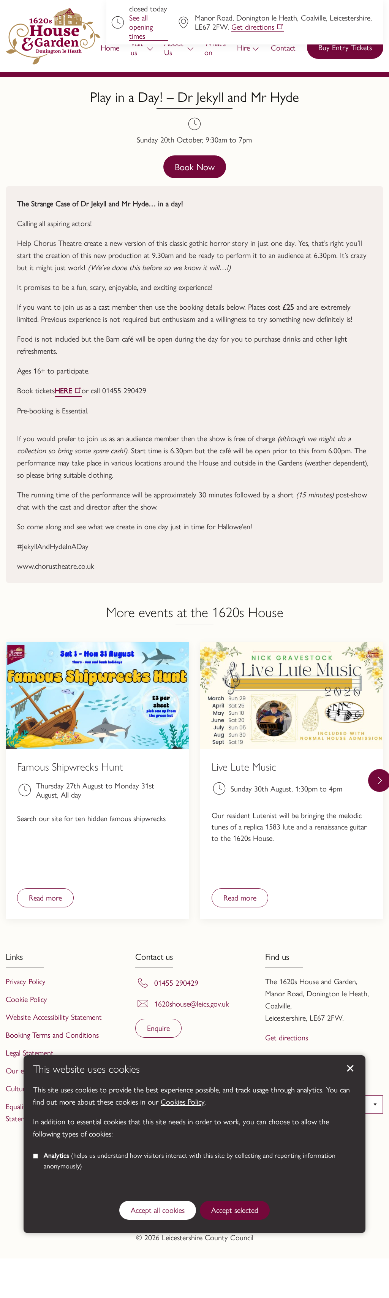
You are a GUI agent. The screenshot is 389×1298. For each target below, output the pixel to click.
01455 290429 (176, 982)
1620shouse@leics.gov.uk (191, 1003)
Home (110, 47)
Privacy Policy (26, 980)
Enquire (158, 1027)
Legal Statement (30, 1052)
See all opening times (141, 27)
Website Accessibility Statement (54, 1016)
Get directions (252, 27)
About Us (173, 47)
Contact (283, 47)
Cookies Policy (182, 1101)
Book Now (195, 166)
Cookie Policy (26, 998)
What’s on (215, 47)
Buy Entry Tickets (345, 46)
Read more (39, 899)
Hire (243, 47)
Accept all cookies (158, 1209)
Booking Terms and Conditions (52, 1034)
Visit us (137, 47)
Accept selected (350, 1068)
